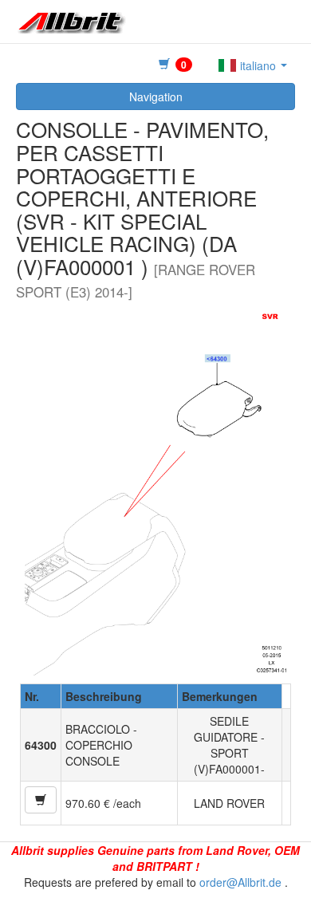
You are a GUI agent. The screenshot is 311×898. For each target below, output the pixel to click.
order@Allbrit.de (240, 882)
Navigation (156, 96)
